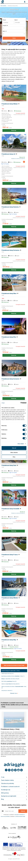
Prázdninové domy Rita (9, 337)
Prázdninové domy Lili (8, 154)
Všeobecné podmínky (7, 783)
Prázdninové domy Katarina (10, 207)
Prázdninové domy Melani (10, 104)
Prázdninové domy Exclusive (10, 250)
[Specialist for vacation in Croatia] (14, 765)
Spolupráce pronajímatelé (8, 796)
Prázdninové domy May (9, 640)
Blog (2, 799)
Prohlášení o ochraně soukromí (10, 786)
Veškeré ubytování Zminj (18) (7, 673)
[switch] (24, 430)
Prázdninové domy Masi (9, 293)
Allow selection (14, 452)
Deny (14, 456)
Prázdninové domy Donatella (10, 508)
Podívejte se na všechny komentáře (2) (18, 158)
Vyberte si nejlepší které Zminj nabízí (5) (10, 683)
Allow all (14, 448)
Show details (21, 443)
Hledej (14, 38)
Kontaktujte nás (5, 790)
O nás (2, 777)
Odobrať (23, 811)
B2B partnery (5, 793)
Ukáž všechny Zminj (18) (8, 681)
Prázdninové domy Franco (10, 554)
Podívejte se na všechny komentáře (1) (18, 513)
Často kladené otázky (7, 780)
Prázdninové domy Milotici (10, 598)
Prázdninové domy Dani (9, 465)
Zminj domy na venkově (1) (6, 690)
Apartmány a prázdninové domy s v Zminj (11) (13, 676)
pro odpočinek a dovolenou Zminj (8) (10, 678)
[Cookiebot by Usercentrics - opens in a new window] (20, 403)
